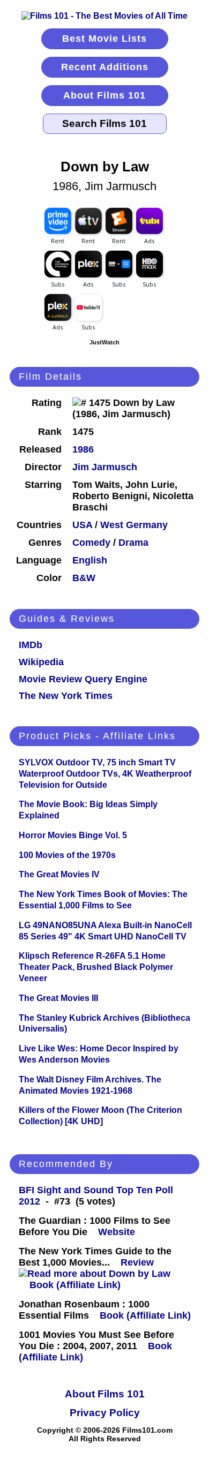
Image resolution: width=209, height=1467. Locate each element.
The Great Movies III (58, 998)
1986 (83, 449)
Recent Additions (104, 67)
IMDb (30, 645)
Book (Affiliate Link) (75, 1285)
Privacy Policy (105, 1412)
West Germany (134, 525)
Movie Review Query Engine (83, 679)
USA (82, 525)
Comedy (91, 542)
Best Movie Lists (104, 38)
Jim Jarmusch (104, 467)
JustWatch (104, 342)
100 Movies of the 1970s (67, 855)
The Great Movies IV (59, 874)
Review (140, 1262)
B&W (83, 578)
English (89, 560)
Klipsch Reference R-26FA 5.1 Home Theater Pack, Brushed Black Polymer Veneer (96, 967)
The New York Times (66, 695)
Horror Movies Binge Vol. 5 (73, 835)
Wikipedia (41, 662)
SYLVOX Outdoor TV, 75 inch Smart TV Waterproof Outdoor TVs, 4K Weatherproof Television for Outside (105, 773)
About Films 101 (104, 95)
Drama (133, 542)
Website (116, 1232)
